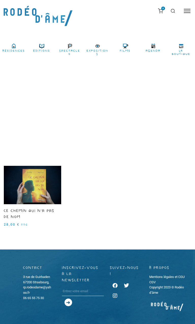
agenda (153, 51)
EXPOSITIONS (97, 52)
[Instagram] (115, 296)
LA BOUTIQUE (181, 52)
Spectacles (69, 52)
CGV (152, 282)
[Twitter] (126, 286)
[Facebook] (115, 286)
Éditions (41, 51)
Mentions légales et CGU (167, 277)
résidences (14, 51)
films (125, 51)
